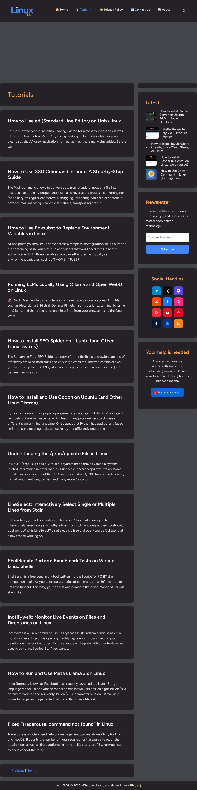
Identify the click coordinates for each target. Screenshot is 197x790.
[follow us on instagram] (178, 301)
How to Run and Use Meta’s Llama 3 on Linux (56, 673)
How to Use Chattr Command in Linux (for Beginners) (174, 174)
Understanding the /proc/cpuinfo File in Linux (57, 453)
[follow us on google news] (167, 323)
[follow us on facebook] (167, 301)
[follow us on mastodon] (178, 290)
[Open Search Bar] (184, 10)
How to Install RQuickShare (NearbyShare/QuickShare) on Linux (170, 147)
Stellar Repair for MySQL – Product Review (174, 132)
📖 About (164, 9)
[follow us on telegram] (156, 290)
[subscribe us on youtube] (167, 312)
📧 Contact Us (140, 9)
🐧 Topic (81, 9)
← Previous (16, 770)
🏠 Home (62, 9)
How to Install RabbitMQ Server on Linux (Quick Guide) (174, 160)
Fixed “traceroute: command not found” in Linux (60, 724)
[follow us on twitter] (167, 290)
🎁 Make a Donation (167, 392)
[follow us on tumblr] (156, 323)
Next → (32, 770)
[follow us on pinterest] (178, 312)
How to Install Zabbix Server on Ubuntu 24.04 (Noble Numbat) (174, 116)
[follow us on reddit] (156, 301)
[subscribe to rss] (178, 323)
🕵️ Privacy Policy (111, 9)
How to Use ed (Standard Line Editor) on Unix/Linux (64, 121)
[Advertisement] (98, 50)
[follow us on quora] (156, 312)
